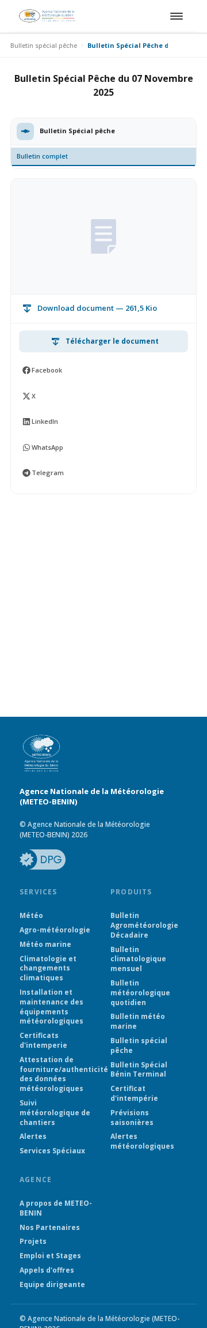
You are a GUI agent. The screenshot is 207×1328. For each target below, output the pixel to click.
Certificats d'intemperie (43, 1040)
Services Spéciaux (52, 1151)
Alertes (33, 1136)
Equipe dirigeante (52, 1284)
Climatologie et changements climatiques (48, 968)
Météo (31, 915)
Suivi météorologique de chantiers (55, 1112)
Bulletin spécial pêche (43, 45)
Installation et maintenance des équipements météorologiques (51, 1007)
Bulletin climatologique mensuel (138, 959)
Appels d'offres (47, 1270)
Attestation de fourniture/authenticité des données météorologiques (58, 1074)
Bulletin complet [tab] (42, 156)
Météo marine (45, 944)
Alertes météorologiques (142, 1141)
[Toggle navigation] (175, 16)
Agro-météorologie (55, 930)
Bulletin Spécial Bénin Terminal (138, 1069)
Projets (33, 1241)
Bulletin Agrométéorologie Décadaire (144, 925)
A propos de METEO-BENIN (56, 1208)
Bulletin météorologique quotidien (140, 993)
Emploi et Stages (50, 1256)
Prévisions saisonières (132, 1117)
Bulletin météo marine (137, 1021)
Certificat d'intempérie (134, 1093)
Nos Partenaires (50, 1227)
